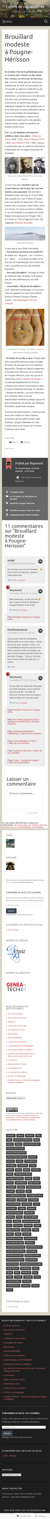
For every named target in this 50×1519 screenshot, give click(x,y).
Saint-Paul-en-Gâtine (32, 1255)
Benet (37, 1140)
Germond (20, 1191)
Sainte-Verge (25, 1268)
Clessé (26, 1170)
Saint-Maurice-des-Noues (15, 1251)
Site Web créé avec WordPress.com (24, 1510)
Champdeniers (31, 1161)
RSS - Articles (13, 930)
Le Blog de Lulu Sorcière (17, 1026)
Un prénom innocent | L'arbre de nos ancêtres (24, 751)
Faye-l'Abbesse (21, 1183)
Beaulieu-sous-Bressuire (23, 1140)
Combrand (35, 1170)
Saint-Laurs (30, 1243)
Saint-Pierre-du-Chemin (15, 1260)
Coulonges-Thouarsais (14, 1178)
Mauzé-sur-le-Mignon (14, 1213)
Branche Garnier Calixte (15, 1148)
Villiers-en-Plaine (13, 1285)
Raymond (15, 590)
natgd (11, 560)
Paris (9, 1225)
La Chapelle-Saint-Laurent (16, 1195)
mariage (22, 1208)
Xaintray (35, 1285)
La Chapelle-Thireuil (35, 1195)
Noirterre (17, 1221)
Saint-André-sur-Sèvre (14, 1238)
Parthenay (18, 1225)
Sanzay (35, 1268)
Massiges (31, 1208)
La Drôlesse (12, 1060)
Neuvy (19, 1217)
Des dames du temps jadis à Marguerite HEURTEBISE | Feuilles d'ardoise (23, 721)
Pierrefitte (28, 1225)
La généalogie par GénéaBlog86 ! (21, 1046)
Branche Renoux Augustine (16, 1157)
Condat (9, 1174)
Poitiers (37, 1225)
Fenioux (21, 1187)
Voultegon (26, 1285)
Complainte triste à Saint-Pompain (24, 515)
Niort (9, 1221)
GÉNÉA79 (11, 1022)
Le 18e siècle (27, 496)
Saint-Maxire (32, 1251)
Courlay (28, 1178)
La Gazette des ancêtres (17, 1072)
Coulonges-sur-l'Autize (23, 1174)
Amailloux (14, 503)
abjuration (10, 1135)
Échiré (9, 1290)
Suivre (11, 911)
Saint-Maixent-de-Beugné (15, 1247)
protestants (26, 1230)
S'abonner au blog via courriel (23, 892)
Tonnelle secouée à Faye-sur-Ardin (25, 510)
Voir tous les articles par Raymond (28, 479)
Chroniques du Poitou (16, 1030)
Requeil (10, 1234)
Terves (9, 1277)
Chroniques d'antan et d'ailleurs (20, 1050)
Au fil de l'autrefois (15, 1014)
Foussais (10, 1191)
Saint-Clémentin (30, 1238)
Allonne (20, 1135)
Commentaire (32, 813)
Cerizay (19, 1161)
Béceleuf (10, 1161)
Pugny (35, 1230)
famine (9, 1183)
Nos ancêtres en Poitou (17, 1018)
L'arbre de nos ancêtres (25, 6)
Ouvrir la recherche (45, 22)
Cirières (10, 1170)
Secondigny (26, 1272)
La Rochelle (22, 1200)
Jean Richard (17, 143)
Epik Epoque (13, 1034)
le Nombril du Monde (31, 379)
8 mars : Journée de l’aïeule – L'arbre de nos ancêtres (23, 761)
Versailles (26, 1281)
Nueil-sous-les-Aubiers (31, 1221)
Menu (9, 21)
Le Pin (36, 1204)
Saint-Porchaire (12, 1264)
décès (37, 1178)
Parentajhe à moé (15, 1068)
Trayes (37, 1277)
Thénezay (28, 1277)
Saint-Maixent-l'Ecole (34, 1247)
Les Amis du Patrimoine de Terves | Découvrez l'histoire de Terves (21, 1055)
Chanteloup (11, 1165)
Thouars (18, 1277)
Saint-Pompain (31, 1260)
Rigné (18, 1234)
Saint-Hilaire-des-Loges (15, 1243)
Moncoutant (29, 1213)
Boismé (10, 1144)
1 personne (21, 580)
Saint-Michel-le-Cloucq (14, 1255)
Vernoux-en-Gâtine (13, 1281)
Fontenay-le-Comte (33, 1187)
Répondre (40, 561)
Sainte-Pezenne (12, 1268)
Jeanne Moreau (30, 139)
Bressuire (32, 1157)
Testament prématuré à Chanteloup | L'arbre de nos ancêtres (24, 732)
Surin (35, 1272)
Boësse (18, 1144)
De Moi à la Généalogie (17, 1076)
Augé (9, 1140)
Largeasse (10, 1200)
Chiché (32, 1165)
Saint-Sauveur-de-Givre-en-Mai (31, 1264)
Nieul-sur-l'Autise (31, 1217)
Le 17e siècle (15, 496)
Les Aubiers (11, 1208)
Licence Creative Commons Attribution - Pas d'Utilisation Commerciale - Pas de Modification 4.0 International (23, 1117)
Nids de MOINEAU (15, 1038)
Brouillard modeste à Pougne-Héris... (24, 618)
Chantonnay (23, 1165)
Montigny (10, 1217)
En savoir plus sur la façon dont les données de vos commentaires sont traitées (24, 826)
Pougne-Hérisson (27, 503)
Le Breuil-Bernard (13, 1204)
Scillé (17, 1272)
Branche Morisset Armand (16, 1153)
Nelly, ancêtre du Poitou (17, 1064)
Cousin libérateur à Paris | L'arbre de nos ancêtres (22, 742)
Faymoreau (11, 1187)
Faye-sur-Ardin (34, 1183)
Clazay (18, 1170)
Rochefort (27, 1234)
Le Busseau (27, 1204)
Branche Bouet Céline (32, 1144)
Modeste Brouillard (23, 223)
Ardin (38, 1135)
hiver (28, 1191)
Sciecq (9, 1272)
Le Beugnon (33, 1200)
